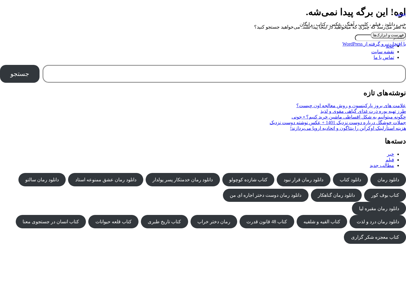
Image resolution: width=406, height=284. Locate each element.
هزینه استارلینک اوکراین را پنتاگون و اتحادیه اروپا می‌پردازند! (348, 128)
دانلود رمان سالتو (42, 179)
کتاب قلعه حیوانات (113, 221)
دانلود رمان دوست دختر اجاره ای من (265, 195)
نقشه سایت (382, 51)
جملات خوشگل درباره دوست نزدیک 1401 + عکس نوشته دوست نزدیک (338, 122)
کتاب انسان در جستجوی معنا (51, 221)
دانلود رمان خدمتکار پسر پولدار (182, 179)
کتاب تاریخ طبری (164, 221)
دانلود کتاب (350, 179)
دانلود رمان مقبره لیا (379, 208)
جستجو (19, 73)
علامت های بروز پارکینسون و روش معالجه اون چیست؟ (351, 105)
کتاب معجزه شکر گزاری (375, 237)
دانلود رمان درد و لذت (378, 221)
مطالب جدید (382, 165)
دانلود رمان (388, 179)
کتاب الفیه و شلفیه (321, 221)
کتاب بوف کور (385, 195)
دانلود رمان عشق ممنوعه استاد (105, 179)
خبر (390, 154)
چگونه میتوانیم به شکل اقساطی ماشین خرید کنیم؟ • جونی (349, 116)
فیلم (389, 159)
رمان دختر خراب (213, 221)
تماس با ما (384, 57)
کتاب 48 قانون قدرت (266, 221)
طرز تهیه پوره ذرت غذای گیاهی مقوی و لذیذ (363, 111)
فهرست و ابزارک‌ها (388, 35)
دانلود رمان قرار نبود (303, 179)
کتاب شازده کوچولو (248, 179)
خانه (390, 46)
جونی (401, 13)
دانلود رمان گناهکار (336, 195)
